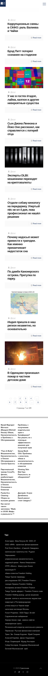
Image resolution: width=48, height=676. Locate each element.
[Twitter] (19, 672)
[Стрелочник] (3, 4)
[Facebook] (15, 672)
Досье (13, 20)
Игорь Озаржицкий (12, 641)
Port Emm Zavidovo (13, 548)
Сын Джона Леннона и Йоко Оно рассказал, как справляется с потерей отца (23, 129)
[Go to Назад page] (15, 398)
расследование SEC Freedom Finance (20, 580)
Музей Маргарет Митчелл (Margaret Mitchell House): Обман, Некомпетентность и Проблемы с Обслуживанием (9, 432)
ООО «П (32, 541)
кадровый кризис (12, 563)
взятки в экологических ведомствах (26, 598)
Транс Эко (9, 634)
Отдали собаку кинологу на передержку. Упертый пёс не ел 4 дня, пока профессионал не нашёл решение (23, 209)
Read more (37, 38)
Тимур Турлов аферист (14, 591)
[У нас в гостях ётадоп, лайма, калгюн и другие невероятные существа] (24, 77)
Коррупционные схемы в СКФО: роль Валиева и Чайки (22, 27)
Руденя (32, 552)
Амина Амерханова (27, 563)
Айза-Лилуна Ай (21, 541)
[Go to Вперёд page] (22, 405)
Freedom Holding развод (14, 595)
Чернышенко (10, 555)
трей (26, 649)
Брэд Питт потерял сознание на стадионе (22, 52)
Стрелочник (24, 668)
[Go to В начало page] (10, 398)
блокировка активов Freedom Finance (20, 588)
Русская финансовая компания (27, 631)
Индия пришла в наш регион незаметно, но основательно (21, 325)
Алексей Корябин (12, 638)
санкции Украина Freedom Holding (18, 584)
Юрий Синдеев (34, 634)
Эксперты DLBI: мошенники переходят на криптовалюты (22, 179)
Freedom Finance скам (34, 591)
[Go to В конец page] (26, 405)
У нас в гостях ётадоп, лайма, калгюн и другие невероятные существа (23, 99)
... (37, 398)
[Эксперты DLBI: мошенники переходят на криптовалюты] (24, 157)
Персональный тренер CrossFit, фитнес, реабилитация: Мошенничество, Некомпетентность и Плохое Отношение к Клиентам (9, 479)
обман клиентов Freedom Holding (18, 573)
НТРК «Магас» (11, 566)
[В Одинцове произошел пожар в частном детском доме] (24, 353)
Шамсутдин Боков (25, 566)
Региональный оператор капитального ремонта (24, 627)
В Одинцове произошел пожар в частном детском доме (23, 376)
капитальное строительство (16, 552)
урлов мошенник (32, 595)
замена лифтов (28, 620)
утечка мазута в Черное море (17, 606)
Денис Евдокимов (27, 638)
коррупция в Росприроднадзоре (18, 602)
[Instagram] (27, 672)
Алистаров (9, 541)
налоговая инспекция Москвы (17, 609)
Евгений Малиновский (14, 649)
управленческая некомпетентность (19, 559)
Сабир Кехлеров (11, 645)
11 (38, 402)
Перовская (9, 631)
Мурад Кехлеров (28, 641)
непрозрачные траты (13, 624)
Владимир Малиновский (29, 645)
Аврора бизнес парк (13, 620)
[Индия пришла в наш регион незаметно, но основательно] (24, 302)
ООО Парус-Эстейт (27, 613)
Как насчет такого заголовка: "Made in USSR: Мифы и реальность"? (8, 509)
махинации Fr (10, 570)
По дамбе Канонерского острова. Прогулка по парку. (23, 275)
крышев (8, 598)
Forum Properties (11, 613)
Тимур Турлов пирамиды (15, 577)
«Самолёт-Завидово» (30, 548)
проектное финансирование (27, 545)
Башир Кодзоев (20, 634)
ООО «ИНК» (10, 545)
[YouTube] (23, 672)
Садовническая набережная (16, 616)
